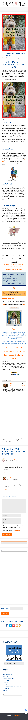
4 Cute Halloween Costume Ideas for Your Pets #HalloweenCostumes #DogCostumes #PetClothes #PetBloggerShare (13, 278)
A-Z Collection (6, 673)
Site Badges (7, 685)
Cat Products (6, 436)
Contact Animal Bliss (8, 678)
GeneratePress (18, 718)
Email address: (5, 608)
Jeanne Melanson (11, 477)
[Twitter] (24, 385)
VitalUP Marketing (17, 715)
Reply (5, 472)
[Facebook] (23, 385)
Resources (5, 682)
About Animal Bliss (8, 674)
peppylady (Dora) (10, 459)
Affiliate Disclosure (8, 677)
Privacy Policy (6, 681)
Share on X (22, 283)
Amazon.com (19, 337)
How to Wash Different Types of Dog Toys (13, 438)
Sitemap (5, 690)
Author (4, 380)
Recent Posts (9, 380)
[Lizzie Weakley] (5, 387)
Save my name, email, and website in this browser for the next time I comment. (13, 526)
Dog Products (13, 436)
